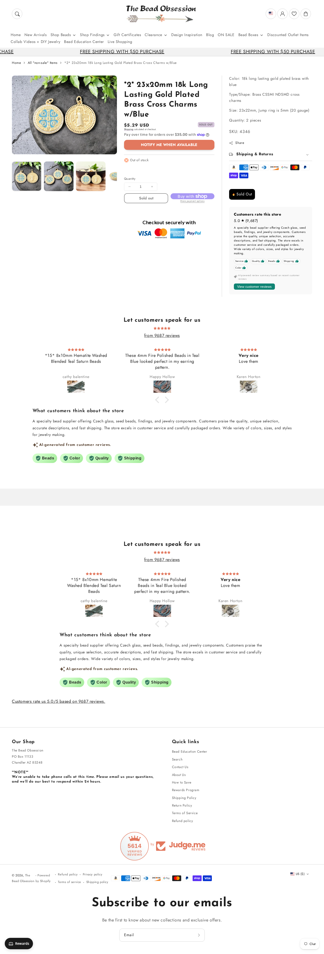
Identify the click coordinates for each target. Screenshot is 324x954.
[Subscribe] (199, 935)
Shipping (128, 129)
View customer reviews (254, 286)
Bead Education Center (189, 751)
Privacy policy (92, 874)
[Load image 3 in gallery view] (91, 176)
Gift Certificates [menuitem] (127, 35)
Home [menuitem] (16, 35)
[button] (17, 14)
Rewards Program (185, 790)
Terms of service (69, 882)
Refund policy (182, 820)
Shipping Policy (184, 797)
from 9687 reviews (162, 335)
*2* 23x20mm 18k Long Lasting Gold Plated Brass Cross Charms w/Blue (120, 62)
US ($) (300, 874)
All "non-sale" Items (43, 62)
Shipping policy (97, 882)
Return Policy (182, 805)
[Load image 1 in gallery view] (27, 176)
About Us (179, 774)
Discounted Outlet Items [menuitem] (288, 35)
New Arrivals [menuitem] (35, 35)
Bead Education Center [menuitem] (84, 41)
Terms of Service (185, 813)
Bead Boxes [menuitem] (248, 35)
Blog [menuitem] (210, 35)
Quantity (129, 178)
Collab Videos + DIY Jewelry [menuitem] (35, 41)
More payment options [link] (192, 201)
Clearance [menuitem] (153, 35)
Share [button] (239, 142)
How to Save (181, 782)
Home (16, 62)
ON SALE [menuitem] (226, 35)
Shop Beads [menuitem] (61, 35)
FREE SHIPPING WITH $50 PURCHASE (94, 51)
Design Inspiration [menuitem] (186, 35)
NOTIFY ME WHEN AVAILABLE (169, 144)
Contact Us (180, 767)
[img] (162, 328)
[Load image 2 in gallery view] (59, 176)
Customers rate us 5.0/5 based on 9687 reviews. (58, 701)
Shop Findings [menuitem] (92, 35)
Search (177, 759)
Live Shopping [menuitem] (120, 41)
